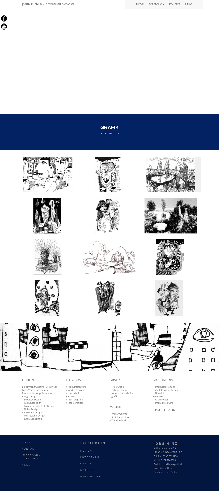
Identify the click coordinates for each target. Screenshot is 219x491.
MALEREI (116, 406)
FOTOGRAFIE (75, 380)
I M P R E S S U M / (32, 455)
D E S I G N (86, 450)
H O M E (26, 442)
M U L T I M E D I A (90, 476)
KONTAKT (174, 4)
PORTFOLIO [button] (155, 4)
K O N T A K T (29, 449)
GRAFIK (115, 380)
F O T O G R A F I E (90, 457)
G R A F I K (85, 463)
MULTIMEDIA (163, 380)
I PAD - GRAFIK (164, 410)
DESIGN (28, 380)
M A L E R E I (86, 469)
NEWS (188, 4)
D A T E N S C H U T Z (33, 458)
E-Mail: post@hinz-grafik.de (168, 464)
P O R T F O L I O (92, 443)
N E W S (26, 465)
